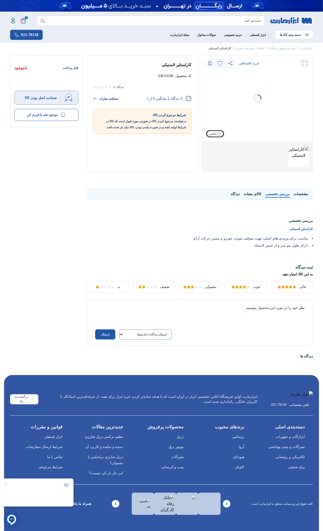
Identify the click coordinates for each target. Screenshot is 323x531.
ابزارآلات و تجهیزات (290, 437)
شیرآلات (177, 457)
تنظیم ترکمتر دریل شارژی (104, 437)
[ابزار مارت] (292, 21)
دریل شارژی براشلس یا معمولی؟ (105, 460)
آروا (241, 447)
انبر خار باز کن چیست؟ (106, 473)
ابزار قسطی (258, 35)
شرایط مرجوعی (50, 467)
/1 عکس (215, 134)
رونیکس (238, 437)
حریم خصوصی (233, 35)
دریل (180, 437)
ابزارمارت (306, 48)
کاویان (239, 467)
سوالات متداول (206, 35)
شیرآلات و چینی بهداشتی (286, 447)
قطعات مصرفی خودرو (250, 48)
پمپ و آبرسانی (172, 467)
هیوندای (238, 457)
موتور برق (176, 447)
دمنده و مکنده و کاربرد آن (104, 447)
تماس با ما (55, 457)
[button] (305, 63)
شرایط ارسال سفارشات (44, 447)
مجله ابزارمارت (179, 35)
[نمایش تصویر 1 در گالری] (298, 156)
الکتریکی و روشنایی (290, 457)
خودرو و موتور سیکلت (282, 48)
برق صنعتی (296, 467)
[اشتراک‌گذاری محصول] (230, 63)
